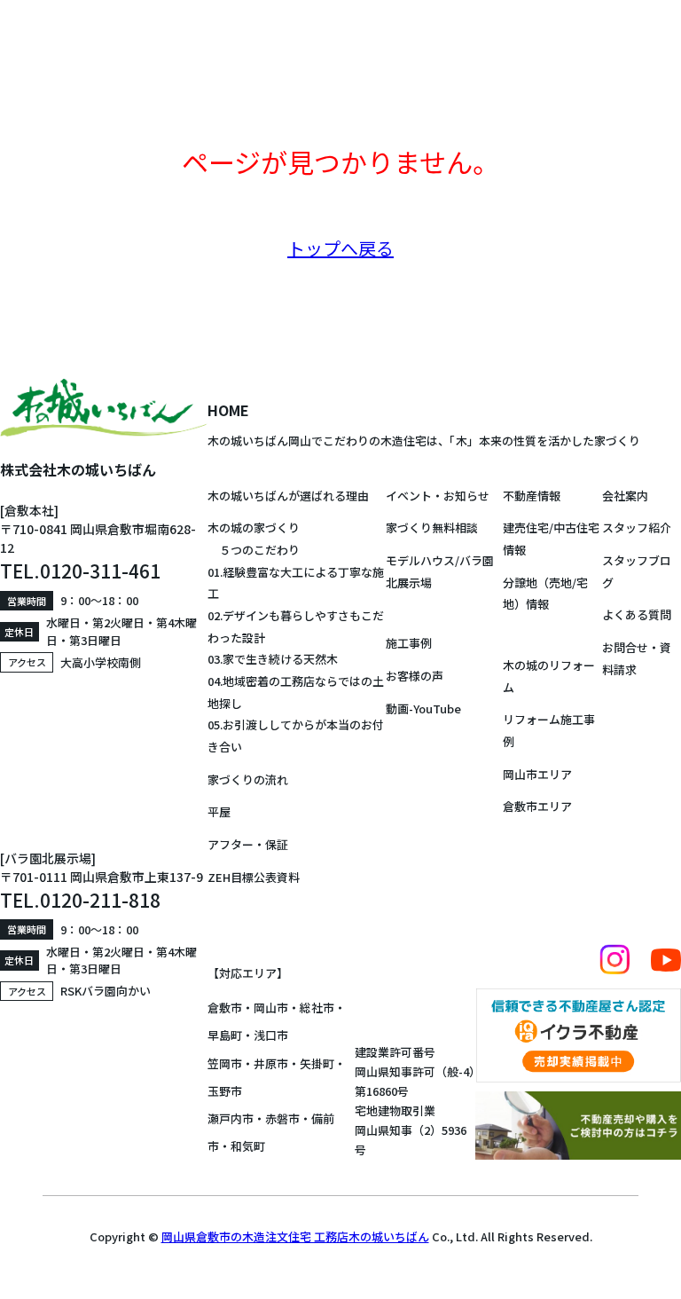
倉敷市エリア (537, 806)
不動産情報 (531, 495)
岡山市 (271, 1007)
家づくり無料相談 (432, 527)
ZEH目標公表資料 (253, 877)
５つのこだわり (253, 549)
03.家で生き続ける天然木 (272, 658)
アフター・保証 (247, 844)
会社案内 (625, 495)
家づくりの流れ (247, 779)
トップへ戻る (340, 248)
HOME (228, 410)
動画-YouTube (423, 708)
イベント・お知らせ (437, 495)
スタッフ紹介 (636, 527)
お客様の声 (414, 675)
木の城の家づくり (253, 527)
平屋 (219, 811)
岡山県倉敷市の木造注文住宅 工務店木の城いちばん (295, 1236)
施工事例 (409, 642)
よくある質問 (636, 614)
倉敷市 (224, 1007)
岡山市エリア (537, 774)
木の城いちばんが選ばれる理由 (288, 495)
